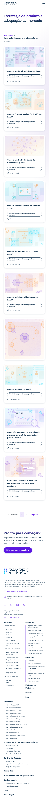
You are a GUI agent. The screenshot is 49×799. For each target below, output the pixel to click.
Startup (8, 680)
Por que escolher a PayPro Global (19, 775)
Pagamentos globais (34, 630)
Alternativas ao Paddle (13, 708)
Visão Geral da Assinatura (14, 754)
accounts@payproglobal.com (17, 591)
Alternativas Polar (12, 738)
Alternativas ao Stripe (13, 705)
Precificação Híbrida (12, 665)
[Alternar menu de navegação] (43, 3)
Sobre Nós (8, 771)
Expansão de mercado (35, 648)
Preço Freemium (11, 660)
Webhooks (9, 748)
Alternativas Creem (12, 730)
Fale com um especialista (17, 550)
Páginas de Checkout (13, 751)
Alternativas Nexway (12, 732)
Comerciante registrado (35, 633)
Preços (28, 692)
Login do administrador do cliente (17, 764)
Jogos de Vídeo (11, 640)
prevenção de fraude (35, 653)
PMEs (7, 683)
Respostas (8, 35)
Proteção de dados (12, 786)
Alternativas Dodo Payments (15, 735)
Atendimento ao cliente (35, 650)
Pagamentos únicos (12, 657)
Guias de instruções (34, 663)
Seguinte (34, 514)
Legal (6, 790)
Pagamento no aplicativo (36, 640)
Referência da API (12, 745)
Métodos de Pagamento (30, 686)
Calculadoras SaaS (34, 678)
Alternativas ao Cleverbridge (15, 716)
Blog (29, 671)
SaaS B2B (9, 629)
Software (9, 637)
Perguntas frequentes (13, 767)
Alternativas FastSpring (13, 713)
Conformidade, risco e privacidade (17, 783)
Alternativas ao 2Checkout (14, 710)
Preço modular (11, 673)
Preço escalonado (12, 662)
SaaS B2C (9, 632)
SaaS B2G (9, 635)
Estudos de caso (33, 681)
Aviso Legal (9, 795)
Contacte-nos (10, 761)
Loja (27, 697)
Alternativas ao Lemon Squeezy (16, 724)
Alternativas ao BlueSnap (14, 727)
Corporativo (10, 685)
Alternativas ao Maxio (13, 721)
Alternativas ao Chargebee (14, 719)
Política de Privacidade (11, 617)
